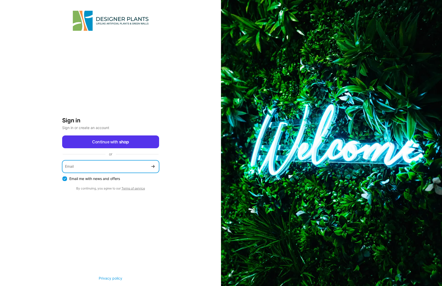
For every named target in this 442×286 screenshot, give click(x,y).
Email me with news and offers (94, 178)
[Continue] (153, 166)
